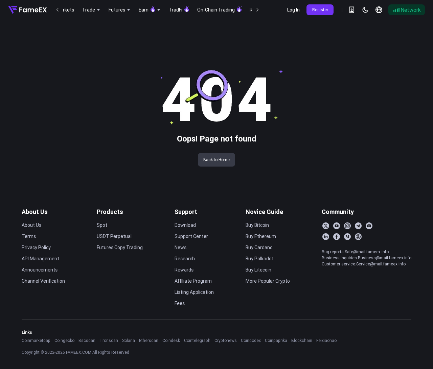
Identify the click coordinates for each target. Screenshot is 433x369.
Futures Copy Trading (120, 247)
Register (320, 9)
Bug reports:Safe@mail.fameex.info (355, 251)
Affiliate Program (193, 281)
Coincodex (251, 340)
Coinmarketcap (36, 340)
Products (110, 212)
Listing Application (194, 292)
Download (185, 225)
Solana (128, 340)
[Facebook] (337, 237)
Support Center (191, 236)
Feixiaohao (326, 340)
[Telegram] (358, 226)
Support (186, 212)
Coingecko (64, 340)
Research (185, 259)
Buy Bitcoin (257, 225)
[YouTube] (337, 226)
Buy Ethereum (261, 236)
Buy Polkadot (260, 259)
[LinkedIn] (326, 237)
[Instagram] (347, 226)
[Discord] (369, 226)
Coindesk (171, 340)
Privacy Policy (36, 247)
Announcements (40, 270)
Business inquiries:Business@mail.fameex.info (366, 257)
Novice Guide (264, 212)
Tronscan (108, 340)
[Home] (27, 9)
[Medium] (347, 237)
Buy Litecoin (258, 270)
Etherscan (148, 340)
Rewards (184, 270)
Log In (293, 10)
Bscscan (86, 340)
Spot (102, 225)
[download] (352, 10)
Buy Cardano (259, 247)
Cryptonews (225, 340)
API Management (40, 259)
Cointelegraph (197, 340)
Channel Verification (43, 281)
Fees (180, 303)
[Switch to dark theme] (365, 10)
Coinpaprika (276, 340)
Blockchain (301, 340)
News (180, 247)
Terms (29, 236)
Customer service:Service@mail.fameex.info (364, 263)
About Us (35, 212)
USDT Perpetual (114, 236)
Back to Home (216, 159)
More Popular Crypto (268, 281)
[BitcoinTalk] (358, 237)
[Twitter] (326, 226)
